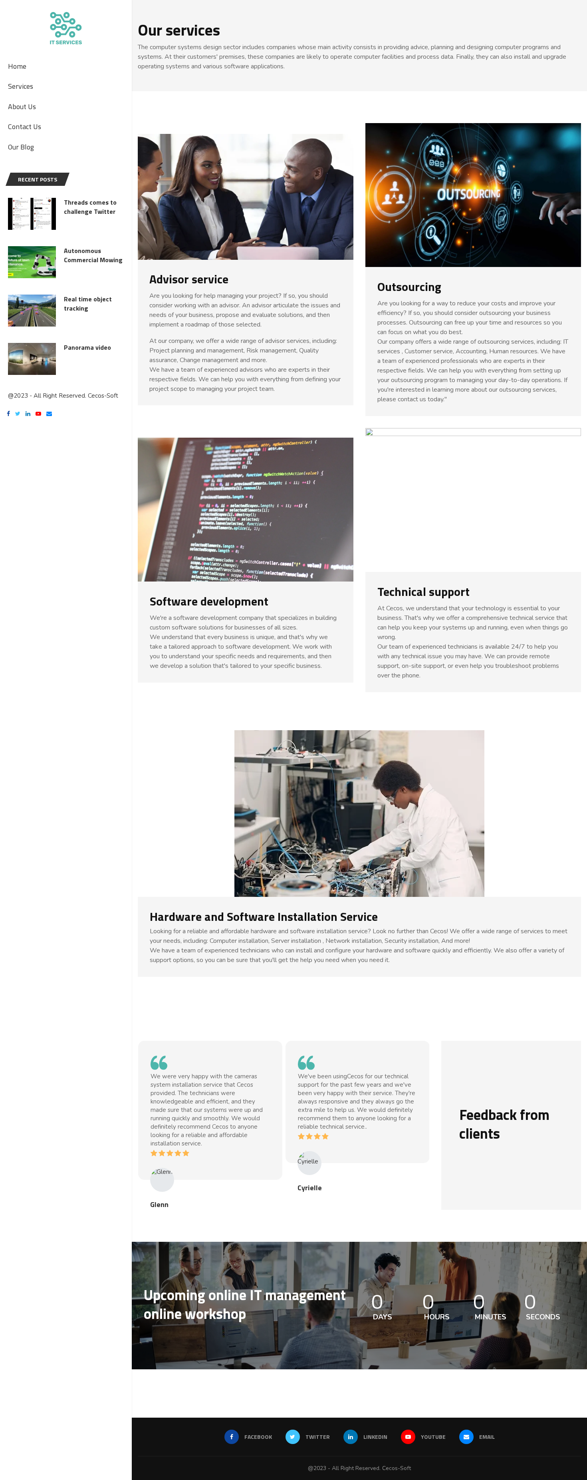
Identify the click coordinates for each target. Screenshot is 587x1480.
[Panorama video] (32, 359)
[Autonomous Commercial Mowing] (32, 262)
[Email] (49, 415)
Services (20, 86)
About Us (22, 106)
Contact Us (24, 126)
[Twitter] (17, 415)
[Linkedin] (28, 415)
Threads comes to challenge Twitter (90, 207)
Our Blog (21, 146)
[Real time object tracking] (32, 311)
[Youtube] (38, 415)
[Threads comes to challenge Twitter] (32, 214)
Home (17, 66)
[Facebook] (8, 415)
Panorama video (87, 347)
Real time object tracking (88, 304)
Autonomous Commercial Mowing (93, 255)
